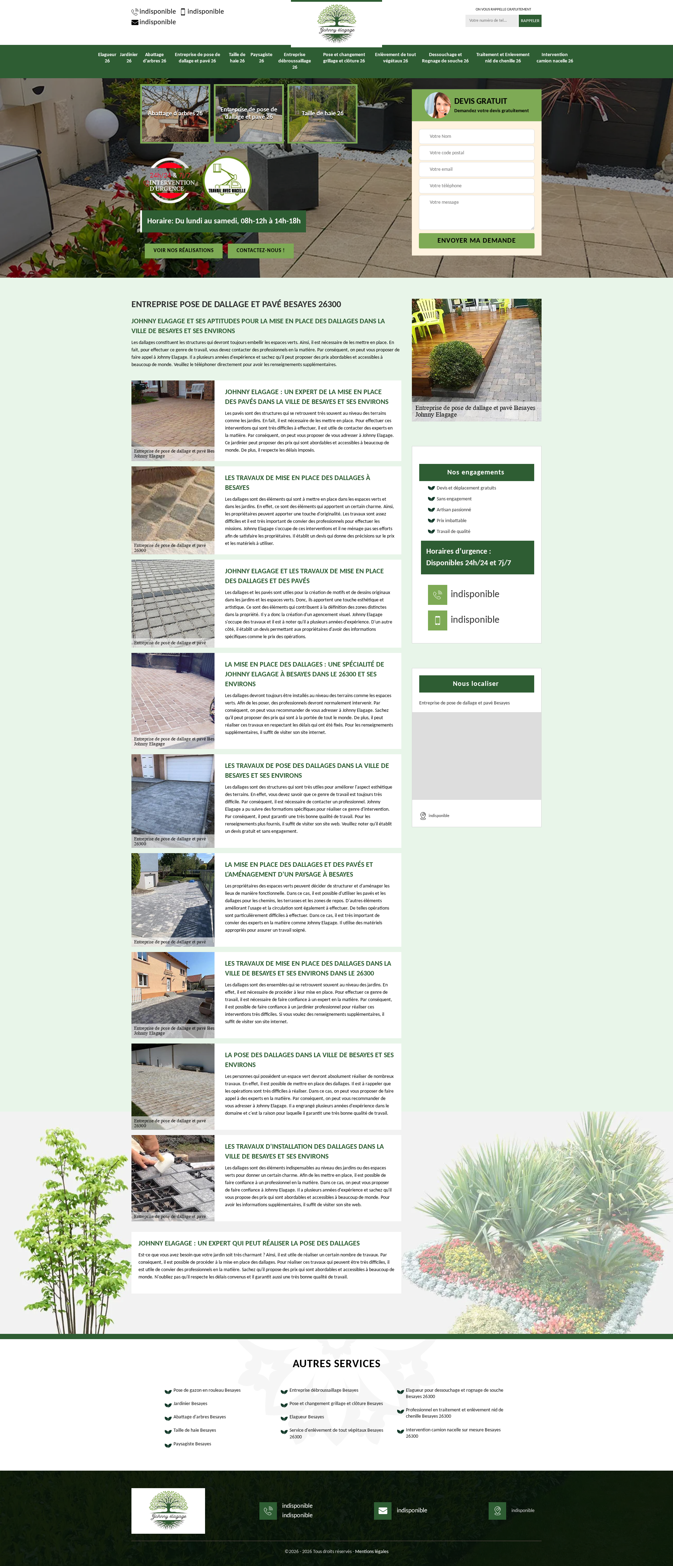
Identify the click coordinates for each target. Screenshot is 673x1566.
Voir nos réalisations (184, 250)
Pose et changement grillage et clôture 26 (344, 58)
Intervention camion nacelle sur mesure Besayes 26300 (453, 1433)
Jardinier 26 (129, 58)
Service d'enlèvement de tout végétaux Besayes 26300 (336, 1433)
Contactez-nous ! (261, 250)
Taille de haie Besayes (195, 1430)
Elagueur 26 (107, 58)
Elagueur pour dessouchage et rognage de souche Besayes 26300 (454, 1393)
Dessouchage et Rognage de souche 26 (445, 58)
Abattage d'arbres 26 (154, 58)
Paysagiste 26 (261, 58)
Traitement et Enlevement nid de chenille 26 (503, 58)
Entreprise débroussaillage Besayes (324, 1390)
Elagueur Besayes (307, 1417)
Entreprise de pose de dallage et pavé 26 (197, 58)
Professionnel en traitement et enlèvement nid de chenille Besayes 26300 (454, 1413)
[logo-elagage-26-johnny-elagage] (336, 23)
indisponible (158, 11)
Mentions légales (371, 1551)
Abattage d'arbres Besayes (200, 1417)
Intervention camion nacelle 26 (555, 58)
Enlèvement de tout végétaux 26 (395, 58)
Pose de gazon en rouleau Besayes (207, 1390)
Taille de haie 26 (237, 58)
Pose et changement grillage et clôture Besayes (336, 1403)
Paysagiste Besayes (192, 1444)
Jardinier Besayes (190, 1403)
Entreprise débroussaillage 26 (294, 61)
